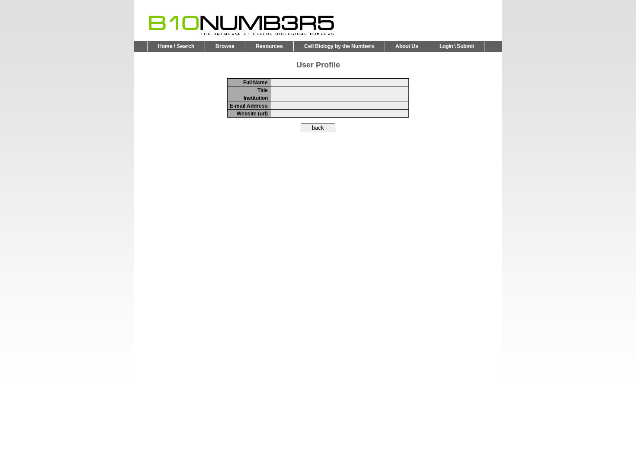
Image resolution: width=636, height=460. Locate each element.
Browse (224, 46)
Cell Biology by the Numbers (339, 46)
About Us (406, 46)
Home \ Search (176, 46)
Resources (269, 46)
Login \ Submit (457, 46)
